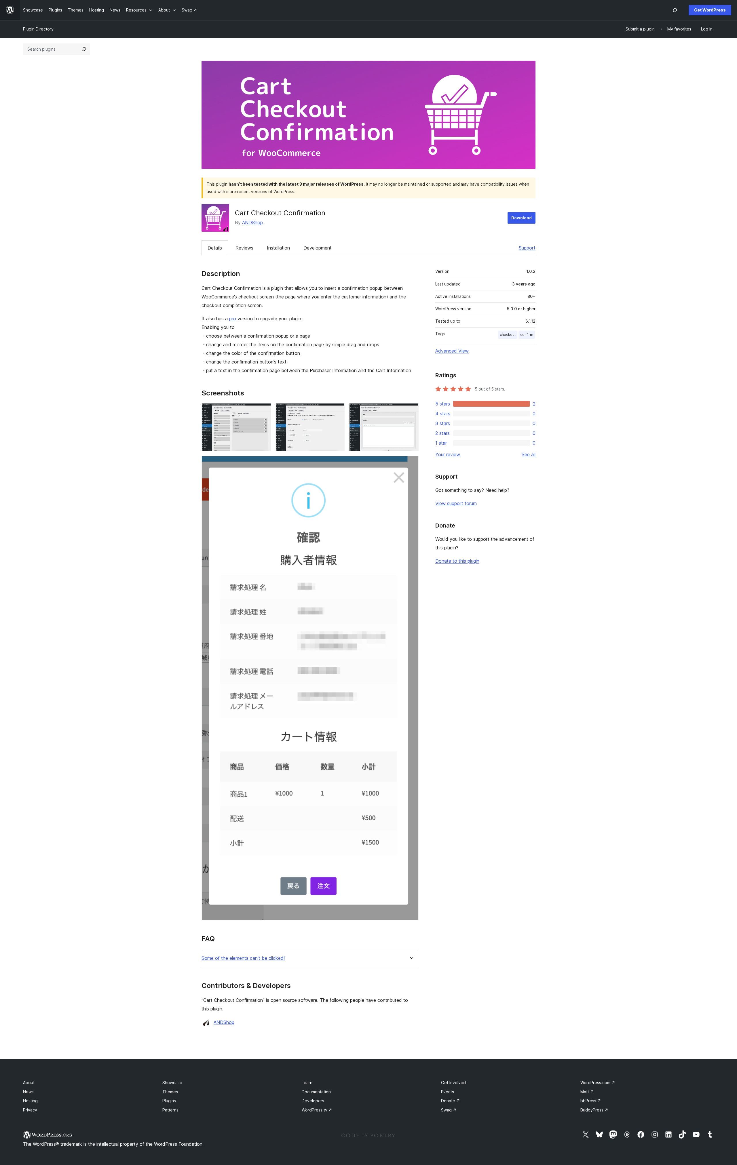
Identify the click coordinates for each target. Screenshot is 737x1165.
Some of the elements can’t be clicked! (243, 958)
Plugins (169, 1100)
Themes (170, 1091)
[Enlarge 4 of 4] (411, 464)
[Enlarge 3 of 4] (411, 411)
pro (232, 318)
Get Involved (453, 1082)
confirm (526, 334)
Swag (449, 1109)
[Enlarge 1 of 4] (263, 411)
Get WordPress (710, 9)
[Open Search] (675, 10)
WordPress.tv (317, 1109)
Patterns (170, 1109)
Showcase (172, 1082)
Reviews (244, 248)
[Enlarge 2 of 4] (337, 411)
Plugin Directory (38, 28)
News (28, 1091)
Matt (587, 1091)
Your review (447, 454)
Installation (278, 248)
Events (447, 1091)
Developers (313, 1100)
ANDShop (252, 222)
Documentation (316, 1091)
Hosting (30, 1100)
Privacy (30, 1109)
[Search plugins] (84, 49)
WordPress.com (597, 1082)
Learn (307, 1082)
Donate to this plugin (457, 561)
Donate (450, 1100)
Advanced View (452, 351)
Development (317, 248)
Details (215, 248)
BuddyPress (594, 1109)
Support (527, 248)
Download (521, 217)
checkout (508, 334)
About (29, 1082)
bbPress (590, 1100)
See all (528, 454)
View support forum (456, 503)
